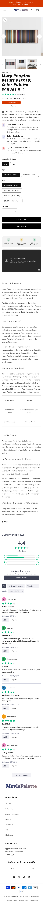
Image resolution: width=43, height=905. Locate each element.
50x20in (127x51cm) (12, 201)
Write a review (21, 578)
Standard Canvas (11, 175)
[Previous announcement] (4, 3)
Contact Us (9, 825)
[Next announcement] (38, 3)
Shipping (13, 106)
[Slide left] (2, 64)
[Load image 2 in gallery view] (21, 64)
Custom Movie (10, 809)
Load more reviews (21, 775)
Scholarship (9, 835)
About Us (8, 819)
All (4, 586)
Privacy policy (35, 896)
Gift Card (8, 804)
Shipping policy (23, 900)
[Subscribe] (33, 868)
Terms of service (12, 900)
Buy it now (21, 226)
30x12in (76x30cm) (11, 190)
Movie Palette (13, 896)
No (14, 164)
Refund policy (24, 896)
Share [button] (6, 522)
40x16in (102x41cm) (12, 196)
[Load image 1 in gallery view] (10, 64)
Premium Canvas (29, 175)
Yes (5, 164)
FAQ (6, 830)
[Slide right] (40, 64)
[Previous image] (3, 36)
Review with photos (16, 586)
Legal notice (34, 900)
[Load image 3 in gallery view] (32, 64)
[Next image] (39, 36)
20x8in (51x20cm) (11, 185)
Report (14, 620)
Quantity (5, 206)
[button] (4, 9)
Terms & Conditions (12, 814)
